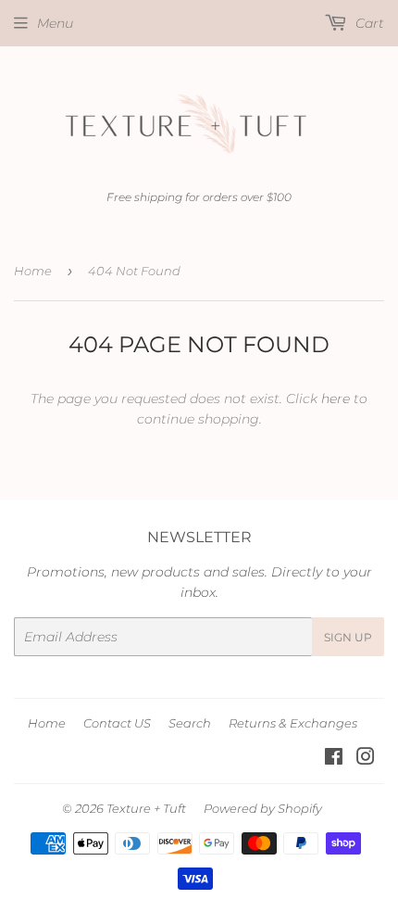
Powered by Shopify (263, 808)
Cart (368, 23)
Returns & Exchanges (293, 723)
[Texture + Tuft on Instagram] (365, 759)
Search (189, 723)
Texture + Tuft (146, 808)
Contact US (117, 723)
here (335, 398)
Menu (55, 23)
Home (33, 270)
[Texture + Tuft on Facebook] (333, 759)
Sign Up (348, 637)
